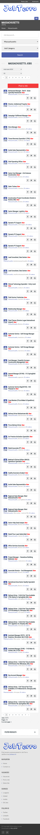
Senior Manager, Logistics (16, 211)
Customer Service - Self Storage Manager (21, 334)
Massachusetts (13, 94)
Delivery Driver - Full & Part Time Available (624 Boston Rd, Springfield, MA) (21, 703)
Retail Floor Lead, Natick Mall (17, 534)
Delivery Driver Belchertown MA (18, 413)
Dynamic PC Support (14, 223)
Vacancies (6, 776)
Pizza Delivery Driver (14, 425)
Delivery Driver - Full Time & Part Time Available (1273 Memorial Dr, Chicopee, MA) (22, 688)
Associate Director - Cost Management (20, 570)
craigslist (6, 793)
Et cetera (26, 94)
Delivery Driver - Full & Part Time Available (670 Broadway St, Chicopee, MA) (21, 610)
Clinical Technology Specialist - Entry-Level (22, 284)
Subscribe (6, 783)
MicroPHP (14, 828)
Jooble (5, 799)
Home (3, 28)
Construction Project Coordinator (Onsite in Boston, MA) (22, 199)
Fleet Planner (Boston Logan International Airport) (21, 321)
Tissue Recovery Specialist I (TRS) (19, 138)
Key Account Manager (15, 675)
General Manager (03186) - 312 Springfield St (21, 374)
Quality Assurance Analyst (16, 473)
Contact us (6, 767)
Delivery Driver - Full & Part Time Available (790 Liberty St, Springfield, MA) (21, 596)
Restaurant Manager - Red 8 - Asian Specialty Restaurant (19, 92)
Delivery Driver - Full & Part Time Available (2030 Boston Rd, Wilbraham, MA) (21, 663)
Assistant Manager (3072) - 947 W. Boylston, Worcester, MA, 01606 (19, 636)
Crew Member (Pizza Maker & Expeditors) (21, 400)
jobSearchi (12, 754)
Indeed (5, 796)
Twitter (5, 812)
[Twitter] (31, 97)
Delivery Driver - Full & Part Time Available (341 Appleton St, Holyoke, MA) (21, 623)
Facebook (6, 819)
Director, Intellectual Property (17, 104)
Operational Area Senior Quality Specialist (21, 582)
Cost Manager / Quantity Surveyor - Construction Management (19, 361)
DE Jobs (5, 802)
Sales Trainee (12, 186)
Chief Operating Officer (15, 161)
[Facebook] (27, 97)
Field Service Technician (16, 297)
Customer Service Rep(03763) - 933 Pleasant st (19, 388)
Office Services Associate (16, 546)
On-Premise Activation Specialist (18, 436)
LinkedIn (6, 815)
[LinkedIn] (34, 97)
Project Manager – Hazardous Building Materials (20, 558)
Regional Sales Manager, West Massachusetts (17, 497)
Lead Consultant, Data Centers (17, 257)
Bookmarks (35, 1)
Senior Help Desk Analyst (16, 523)
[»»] (28, 77)
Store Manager (13, 127)
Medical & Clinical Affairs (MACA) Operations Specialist (18, 460)
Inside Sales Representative (17, 150)
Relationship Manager (15, 309)
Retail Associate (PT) (15, 448)
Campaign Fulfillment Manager (18, 115)
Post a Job (24, 1)
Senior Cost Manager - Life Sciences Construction (19, 174)
